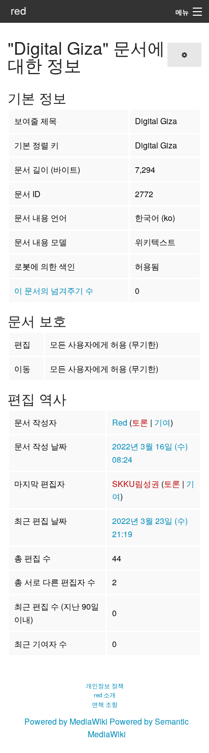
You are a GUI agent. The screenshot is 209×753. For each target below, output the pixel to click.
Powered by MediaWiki (66, 721)
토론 (140, 422)
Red (119, 422)
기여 (162, 422)
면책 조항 (105, 704)
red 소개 (105, 695)
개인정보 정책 (105, 686)
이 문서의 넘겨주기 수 (53, 290)
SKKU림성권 (135, 484)
